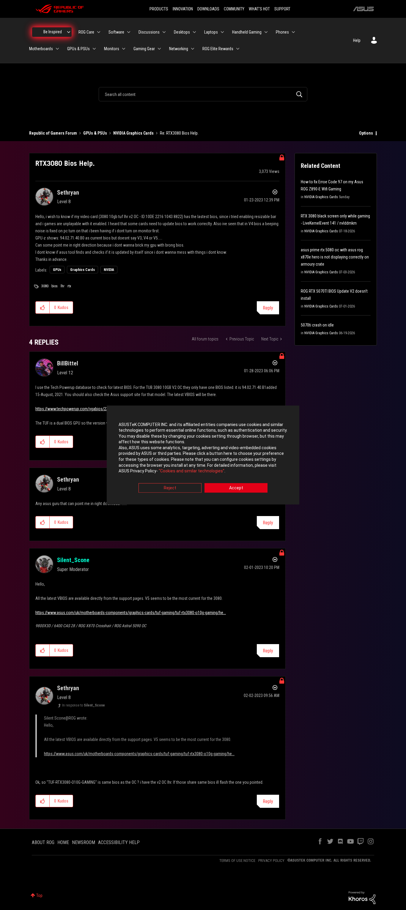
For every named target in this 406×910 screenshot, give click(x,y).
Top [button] (39, 895)
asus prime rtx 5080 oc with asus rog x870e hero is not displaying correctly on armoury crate (335, 256)
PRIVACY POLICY (271, 860)
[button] (43, 307)
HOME (63, 842)
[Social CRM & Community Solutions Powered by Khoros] (362, 897)
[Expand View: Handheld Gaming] (266, 32)
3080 (44, 286)
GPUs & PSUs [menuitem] (78, 48)
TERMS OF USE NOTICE (237, 860)
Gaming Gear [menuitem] (144, 48)
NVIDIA (109, 270)
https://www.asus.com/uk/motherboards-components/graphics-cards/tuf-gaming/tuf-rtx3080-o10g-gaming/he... (130, 612)
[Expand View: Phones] (293, 32)
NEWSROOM (83, 842)
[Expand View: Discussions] (164, 32)
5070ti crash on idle (317, 325)
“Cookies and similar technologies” (191, 471)
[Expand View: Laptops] (222, 32)
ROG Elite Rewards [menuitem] (217, 48)
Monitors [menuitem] (111, 48)
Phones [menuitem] (282, 32)
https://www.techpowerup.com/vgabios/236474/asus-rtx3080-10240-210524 (100, 408)
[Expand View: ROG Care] (99, 32)
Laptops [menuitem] (211, 32)
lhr (62, 286)
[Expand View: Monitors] (124, 49)
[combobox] (203, 94)
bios (54, 286)
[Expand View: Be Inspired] (69, 32)
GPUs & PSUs (95, 133)
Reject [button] (170, 487)
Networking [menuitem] (178, 48)
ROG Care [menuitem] (86, 32)
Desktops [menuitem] (182, 32)
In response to (83, 705)
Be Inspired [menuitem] (52, 31)
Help (357, 40)
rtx (69, 286)
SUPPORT (282, 9)
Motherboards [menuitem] (41, 48)
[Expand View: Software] (129, 32)
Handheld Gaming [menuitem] (247, 32)
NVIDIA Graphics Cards (133, 133)
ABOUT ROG (43, 842)
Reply (268, 308)
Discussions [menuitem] (149, 32)
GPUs (57, 270)
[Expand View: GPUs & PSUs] (94, 49)
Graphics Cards (82, 270)
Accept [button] (236, 487)
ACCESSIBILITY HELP (119, 842)
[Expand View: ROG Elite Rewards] (238, 49)
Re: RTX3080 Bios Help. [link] (179, 133)
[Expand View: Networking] (193, 49)
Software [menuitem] (116, 32)
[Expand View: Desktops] (194, 32)
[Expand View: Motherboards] (57, 49)
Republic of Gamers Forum (53, 133)
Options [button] (366, 133)
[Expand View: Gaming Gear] (159, 49)
